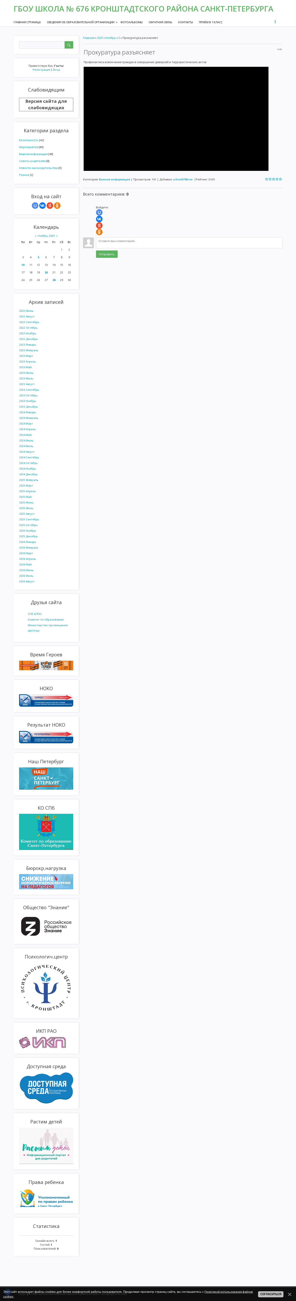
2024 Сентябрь (29, 457)
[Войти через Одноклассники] (57, 205)
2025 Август (27, 514)
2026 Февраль (28, 547)
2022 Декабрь (28, 339)
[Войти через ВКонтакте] (42, 205)
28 (53, 280)
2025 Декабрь (28, 536)
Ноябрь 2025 (46, 236)
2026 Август (27, 581)
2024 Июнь (26, 440)
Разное (24, 175)
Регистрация (41, 70)
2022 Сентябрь (29, 322)
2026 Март (26, 553)
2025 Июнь (26, 502)
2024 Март (26, 423)
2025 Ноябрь (27, 531)
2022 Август (27, 316)
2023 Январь (27, 344)
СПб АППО (35, 614)
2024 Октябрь (28, 463)
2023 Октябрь (28, 395)
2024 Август (27, 452)
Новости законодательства (38, 168)
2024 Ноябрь (27, 469)
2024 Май (25, 435)
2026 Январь (27, 542)
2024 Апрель (27, 429)
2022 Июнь (26, 311)
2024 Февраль (28, 418)
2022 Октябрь (28, 328)
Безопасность (29, 140)
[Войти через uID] (35, 205)
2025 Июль (26, 508)
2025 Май (25, 497)
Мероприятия (28, 147)
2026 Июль (26, 576)
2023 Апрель (27, 361)
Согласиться (270, 1294)
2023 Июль (26, 378)
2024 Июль (26, 446)
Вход (56, 70)
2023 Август (27, 384)
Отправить (107, 254)
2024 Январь (27, 412)
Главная (88, 38)
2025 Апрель (27, 491)
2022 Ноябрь (27, 333)
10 (22, 265)
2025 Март (26, 485)
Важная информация (33, 154)
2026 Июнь (26, 570)
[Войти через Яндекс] (50, 205)
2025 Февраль (28, 480)
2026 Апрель (27, 559)
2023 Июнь (26, 373)
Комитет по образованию (46, 619)
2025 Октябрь (28, 525)
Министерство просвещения (48, 625)
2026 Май (25, 564)
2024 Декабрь (28, 474)
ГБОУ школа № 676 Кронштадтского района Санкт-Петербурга (143, 8)
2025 (100, 38)
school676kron (183, 179)
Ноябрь (111, 38)
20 (46, 272)
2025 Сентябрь (29, 519)
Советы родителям (32, 161)
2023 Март (26, 356)
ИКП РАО (34, 631)
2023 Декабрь (28, 407)
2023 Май (25, 367)
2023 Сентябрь (29, 390)
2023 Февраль (28, 350)
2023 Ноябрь (27, 401)
